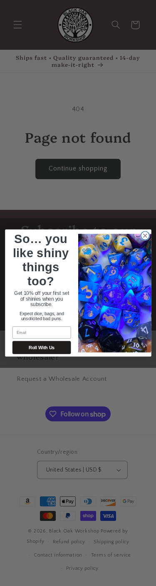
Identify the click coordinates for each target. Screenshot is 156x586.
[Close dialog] (145, 235)
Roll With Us (41, 347)
